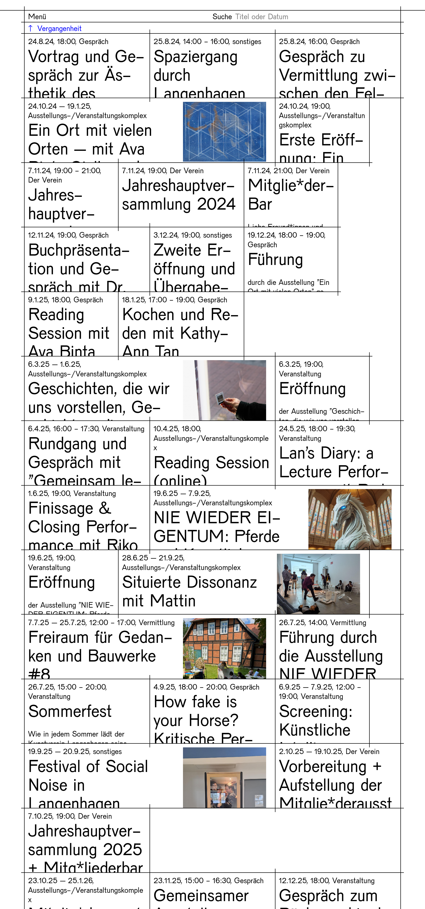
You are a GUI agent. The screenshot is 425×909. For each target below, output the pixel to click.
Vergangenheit (59, 27)
